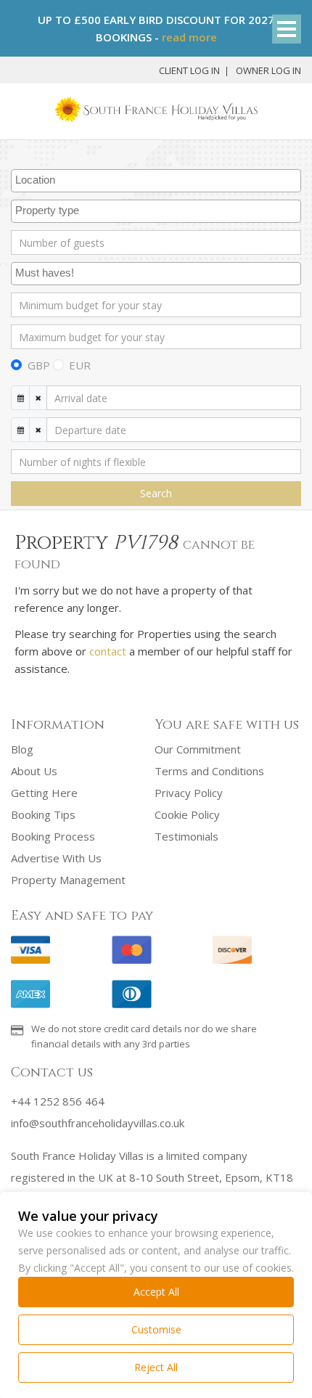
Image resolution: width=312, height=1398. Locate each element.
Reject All (156, 1367)
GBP (39, 365)
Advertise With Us (56, 858)
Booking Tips (43, 814)
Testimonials (186, 836)
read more (189, 37)
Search (156, 493)
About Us (34, 771)
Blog (22, 749)
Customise (156, 1329)
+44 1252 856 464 (57, 1101)
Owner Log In (268, 70)
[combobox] (156, 180)
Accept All (156, 1292)
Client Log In (189, 70)
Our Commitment (198, 749)
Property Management (68, 879)
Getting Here (44, 792)
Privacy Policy (189, 792)
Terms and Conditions (209, 771)
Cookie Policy (187, 814)
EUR (80, 365)
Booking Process (53, 836)
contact (107, 651)
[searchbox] (157, 180)
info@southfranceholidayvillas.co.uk (97, 1123)
